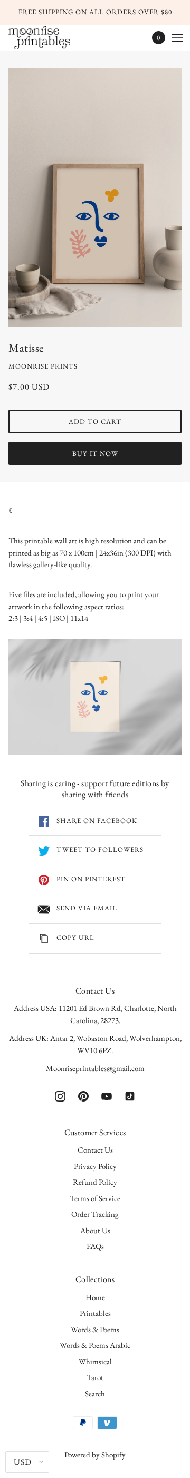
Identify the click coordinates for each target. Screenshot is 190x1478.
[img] (60, 1095)
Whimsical (95, 1361)
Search (95, 1393)
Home (95, 1297)
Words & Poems (95, 1329)
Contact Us (95, 1150)
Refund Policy (95, 1182)
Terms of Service (95, 1198)
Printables (95, 1313)
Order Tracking (95, 1214)
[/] (49, 37)
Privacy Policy (95, 1166)
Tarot (95, 1377)
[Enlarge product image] (95, 197)
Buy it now (95, 453)
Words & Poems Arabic (95, 1345)
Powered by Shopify (95, 1455)
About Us (95, 1230)
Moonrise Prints (43, 366)
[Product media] (95, 697)
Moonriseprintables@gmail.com (95, 1068)
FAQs (95, 1246)
